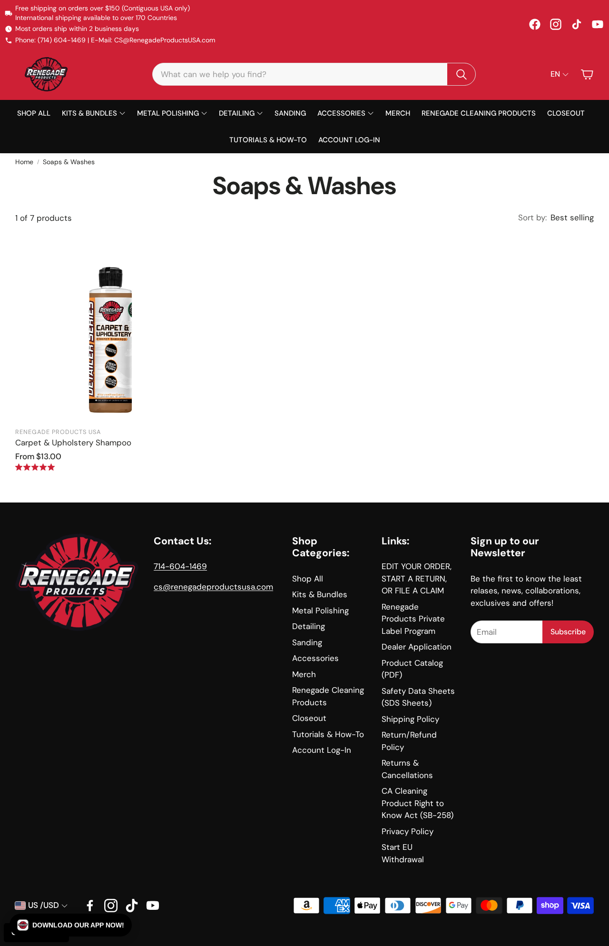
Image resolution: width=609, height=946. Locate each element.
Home (24, 162)
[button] (314, 74)
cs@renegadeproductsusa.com (213, 586)
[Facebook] (534, 24)
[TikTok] (576, 24)
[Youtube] (152, 905)
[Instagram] (555, 24)
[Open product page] (110, 327)
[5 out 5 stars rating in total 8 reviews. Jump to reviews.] (35, 467)
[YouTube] (597, 24)
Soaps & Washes (69, 162)
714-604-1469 (180, 566)
